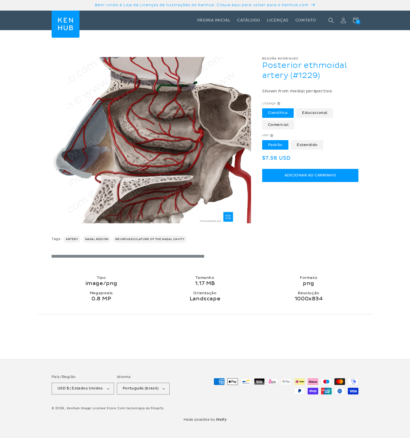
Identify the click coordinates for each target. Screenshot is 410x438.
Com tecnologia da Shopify (140, 408)
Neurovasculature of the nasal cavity (150, 239)
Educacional (314, 113)
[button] (331, 20)
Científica (278, 113)
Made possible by (205, 420)
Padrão (275, 145)
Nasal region (96, 239)
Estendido (307, 145)
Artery (72, 239)
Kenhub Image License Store (91, 408)
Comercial (278, 125)
